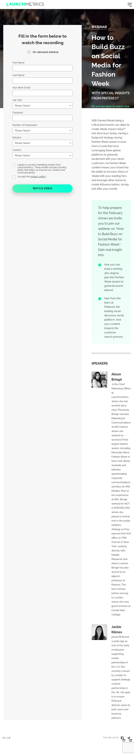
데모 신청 (6, 738)
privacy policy (38, 176)
